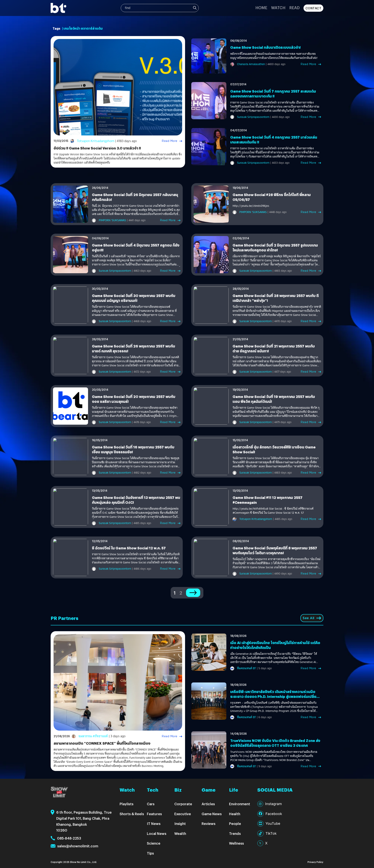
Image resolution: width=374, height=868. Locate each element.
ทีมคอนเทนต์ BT (246, 668)
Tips (150, 853)
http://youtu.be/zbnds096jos (251, 206)
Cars (150, 803)
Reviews (208, 823)
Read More (169, 140)
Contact (313, 8)
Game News (212, 813)
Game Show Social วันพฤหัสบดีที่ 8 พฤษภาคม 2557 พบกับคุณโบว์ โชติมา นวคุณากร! (275, 550)
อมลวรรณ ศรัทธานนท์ (93, 736)
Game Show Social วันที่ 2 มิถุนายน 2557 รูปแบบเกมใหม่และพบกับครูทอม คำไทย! (275, 247)
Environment (239, 803)
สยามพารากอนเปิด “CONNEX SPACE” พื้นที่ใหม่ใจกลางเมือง (102, 743)
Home (261, 7)
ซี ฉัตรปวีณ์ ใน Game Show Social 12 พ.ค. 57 (129, 547)
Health (234, 813)
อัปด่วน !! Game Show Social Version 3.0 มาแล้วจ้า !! (97, 148)
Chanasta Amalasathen (251, 64)
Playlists (126, 803)
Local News (156, 833)
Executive (182, 813)
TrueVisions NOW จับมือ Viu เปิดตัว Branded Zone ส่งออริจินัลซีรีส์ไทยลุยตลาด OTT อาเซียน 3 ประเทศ (275, 743)
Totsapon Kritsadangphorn (95, 141)
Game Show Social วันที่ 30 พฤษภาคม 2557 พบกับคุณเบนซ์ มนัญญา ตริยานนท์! (133, 298)
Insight (180, 823)
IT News (154, 823)
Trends (235, 833)
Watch (278, 7)
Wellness (236, 843)
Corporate (183, 803)
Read (294, 7)
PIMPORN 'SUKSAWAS (112, 220)
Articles (208, 803)
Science (153, 843)
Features (154, 813)
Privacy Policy (315, 862)
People (235, 823)
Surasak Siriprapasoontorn (253, 116)
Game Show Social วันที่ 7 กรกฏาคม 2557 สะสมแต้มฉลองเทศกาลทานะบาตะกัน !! (273, 93)
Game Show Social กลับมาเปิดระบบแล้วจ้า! (265, 47)
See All (308, 618)
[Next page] (193, 593)
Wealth (180, 833)
